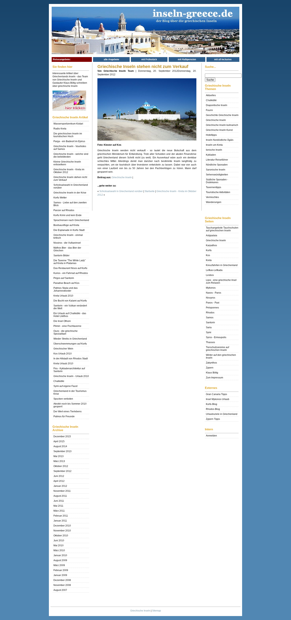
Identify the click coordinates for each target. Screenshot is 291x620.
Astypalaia (211, 235)
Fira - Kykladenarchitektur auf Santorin (69, 370)
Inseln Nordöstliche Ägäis (219, 140)
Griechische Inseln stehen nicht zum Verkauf (70, 178)
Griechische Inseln (140, 610)
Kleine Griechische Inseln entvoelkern (67, 163)
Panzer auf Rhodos (63, 210)
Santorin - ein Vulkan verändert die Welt (70, 307)
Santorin (210, 322)
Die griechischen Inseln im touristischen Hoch (67, 135)
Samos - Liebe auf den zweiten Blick (70, 204)
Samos (209, 317)
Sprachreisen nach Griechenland (71, 220)
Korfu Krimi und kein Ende (67, 215)
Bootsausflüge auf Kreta (66, 225)
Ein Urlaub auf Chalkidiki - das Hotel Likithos (69, 315)
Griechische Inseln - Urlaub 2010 (71, 376)
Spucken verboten (63, 398)
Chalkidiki (58, 381)
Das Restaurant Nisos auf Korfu (70, 268)
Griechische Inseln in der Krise (69, 192)
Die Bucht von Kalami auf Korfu (70, 300)
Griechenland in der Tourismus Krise (70, 392)
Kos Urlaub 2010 (62, 353)
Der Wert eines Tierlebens (67, 411)
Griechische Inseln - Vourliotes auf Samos (69, 147)
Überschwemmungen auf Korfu (70, 343)
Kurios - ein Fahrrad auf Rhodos (70, 273)
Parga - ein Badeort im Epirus (69, 141)
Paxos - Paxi (212, 302)
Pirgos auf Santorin (63, 278)
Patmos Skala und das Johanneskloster (65, 289)
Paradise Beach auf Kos (66, 283)
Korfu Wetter (60, 197)
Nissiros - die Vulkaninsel (67, 242)
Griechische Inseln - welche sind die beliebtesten (70, 155)
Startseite (150, 191)
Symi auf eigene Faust (65, 386)
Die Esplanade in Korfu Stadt (69, 230)
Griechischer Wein (63, 348)
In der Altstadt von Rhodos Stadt (70, 358)
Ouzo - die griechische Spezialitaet (65, 332)
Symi (208, 332)
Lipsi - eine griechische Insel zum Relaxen (221, 281)
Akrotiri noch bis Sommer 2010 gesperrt (70, 405)
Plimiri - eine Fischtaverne (67, 326)
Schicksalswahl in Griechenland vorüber (70, 186)
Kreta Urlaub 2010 (63, 295)
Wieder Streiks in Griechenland (70, 338)
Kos (208, 255)
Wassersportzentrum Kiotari (68, 123)
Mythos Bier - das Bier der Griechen (67, 249)
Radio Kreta (59, 128)
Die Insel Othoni (62, 321)
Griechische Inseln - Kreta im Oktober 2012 (68, 171)
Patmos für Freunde (64, 416)
